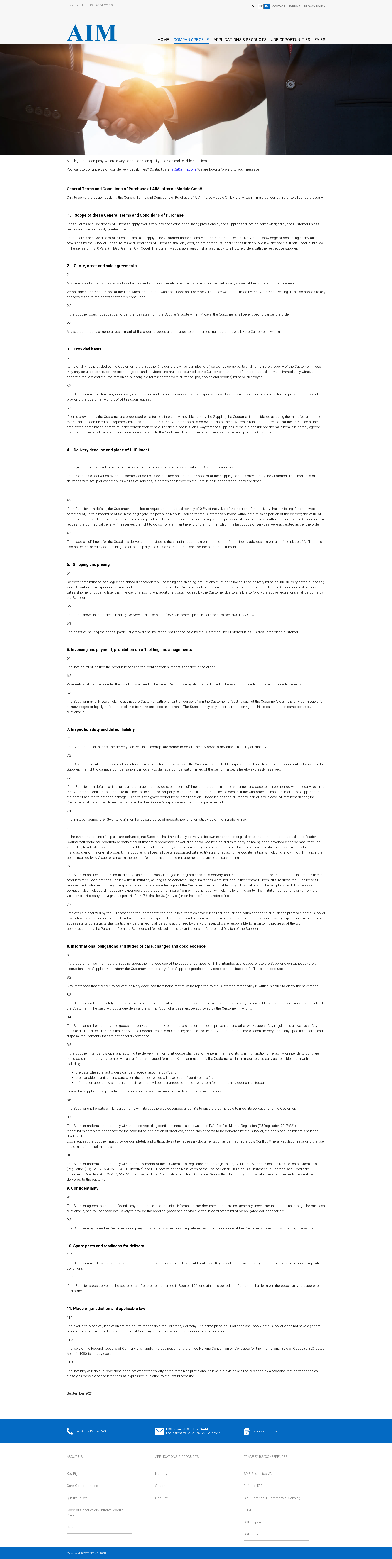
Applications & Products (240, 39)
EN (267, 6)
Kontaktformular (266, 1431)
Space (160, 1486)
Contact (279, 6)
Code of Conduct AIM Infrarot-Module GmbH (95, 1512)
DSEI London (253, 1534)
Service (72, 1527)
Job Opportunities (290, 39)
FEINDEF (250, 1510)
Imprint (294, 6)
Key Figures (75, 1474)
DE (261, 6)
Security (161, 1498)
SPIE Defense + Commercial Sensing (272, 1498)
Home (163, 39)
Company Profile (191, 39)
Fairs (320, 39)
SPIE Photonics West (260, 1474)
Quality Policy (77, 1498)
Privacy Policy (314, 6)
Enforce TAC (253, 1486)
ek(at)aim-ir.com (183, 169)
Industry (161, 1474)
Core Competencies (82, 1486)
